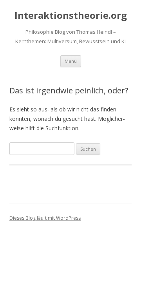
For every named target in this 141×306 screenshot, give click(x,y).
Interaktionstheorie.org (70, 15)
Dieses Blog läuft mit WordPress (45, 218)
